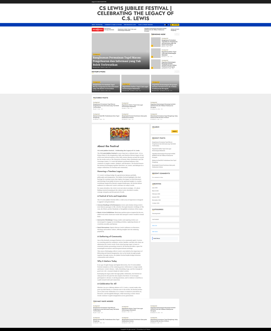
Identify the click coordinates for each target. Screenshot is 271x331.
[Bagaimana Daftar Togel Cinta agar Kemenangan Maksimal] (156, 42)
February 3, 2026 (155, 119)
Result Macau (156, 238)
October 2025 (155, 203)
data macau (155, 231)
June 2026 (155, 188)
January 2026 (155, 197)
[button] (169, 24)
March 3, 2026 (166, 45)
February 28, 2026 (167, 57)
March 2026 (155, 191)
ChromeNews (140, 329)
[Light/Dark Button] (165, 24)
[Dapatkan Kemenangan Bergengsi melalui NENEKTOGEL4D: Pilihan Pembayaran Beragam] (156, 53)
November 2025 (156, 200)
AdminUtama (97, 67)
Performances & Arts (130, 24)
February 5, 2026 (127, 119)
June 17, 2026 (105, 67)
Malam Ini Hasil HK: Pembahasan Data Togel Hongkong (169, 64)
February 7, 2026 (167, 67)
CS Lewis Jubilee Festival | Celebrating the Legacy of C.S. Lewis (135, 13)
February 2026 (156, 194)
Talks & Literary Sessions (145, 24)
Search (155, 127)
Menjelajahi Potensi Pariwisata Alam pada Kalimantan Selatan (134, 116)
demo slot (154, 225)
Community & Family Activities (113, 24)
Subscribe (176, 24)
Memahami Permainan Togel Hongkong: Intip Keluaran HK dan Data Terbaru (164, 116)
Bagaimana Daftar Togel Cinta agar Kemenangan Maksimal (169, 42)
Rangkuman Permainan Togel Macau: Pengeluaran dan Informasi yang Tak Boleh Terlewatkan (117, 61)
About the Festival (97, 24)
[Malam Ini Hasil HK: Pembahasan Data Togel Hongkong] (156, 64)
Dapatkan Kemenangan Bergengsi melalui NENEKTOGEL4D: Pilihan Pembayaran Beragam (169, 53)
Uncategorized (96, 54)
